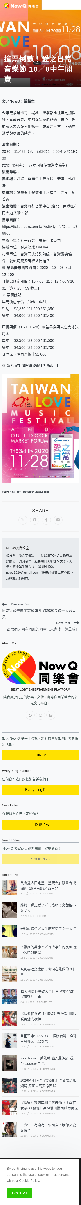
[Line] (50, 715)
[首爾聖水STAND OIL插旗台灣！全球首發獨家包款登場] (9, 1040)
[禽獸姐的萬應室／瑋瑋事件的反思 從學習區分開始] (9, 951)
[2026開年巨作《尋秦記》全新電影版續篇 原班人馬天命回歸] (9, 1085)
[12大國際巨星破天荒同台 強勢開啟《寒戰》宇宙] (9, 996)
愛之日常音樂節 (25, 492)
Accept (19, 1193)
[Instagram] (40, 715)
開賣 (46, 492)
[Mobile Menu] (75, 5)
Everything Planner (40, 790)
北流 (12, 492)
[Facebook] (30, 715)
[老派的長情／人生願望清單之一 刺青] (9, 931)
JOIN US (41, 755)
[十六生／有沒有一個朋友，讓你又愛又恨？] (9, 1129)
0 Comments (46, 893)
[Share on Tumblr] (46, 520)
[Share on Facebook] (34, 520)
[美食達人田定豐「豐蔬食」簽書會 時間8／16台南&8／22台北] (9, 887)
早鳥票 (39, 492)
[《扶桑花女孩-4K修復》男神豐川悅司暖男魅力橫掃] (9, 1018)
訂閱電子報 (41, 824)
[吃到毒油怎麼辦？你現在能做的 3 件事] (9, 974)
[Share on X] (22, 520)
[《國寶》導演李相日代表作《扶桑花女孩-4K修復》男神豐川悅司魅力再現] (9, 1107)
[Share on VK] (58, 520)
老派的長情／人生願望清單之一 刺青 (48, 929)
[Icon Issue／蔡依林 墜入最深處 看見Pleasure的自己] (9, 1063)
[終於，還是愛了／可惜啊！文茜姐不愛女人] (9, 910)
